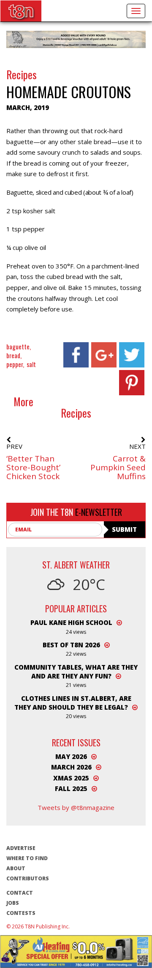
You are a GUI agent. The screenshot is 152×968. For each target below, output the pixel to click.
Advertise (20, 848)
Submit (124, 529)
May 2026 (71, 756)
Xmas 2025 (71, 778)
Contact (19, 892)
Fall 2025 (71, 788)
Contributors (27, 878)
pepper (14, 364)
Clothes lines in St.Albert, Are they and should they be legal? (72, 702)
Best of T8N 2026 (71, 645)
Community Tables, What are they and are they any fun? (76, 671)
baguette (18, 346)
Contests (20, 913)
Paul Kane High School (71, 622)
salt (31, 364)
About (15, 868)
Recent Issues (76, 742)
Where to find (27, 858)
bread (13, 355)
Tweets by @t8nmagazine (76, 807)
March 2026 (71, 767)
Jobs (12, 902)
